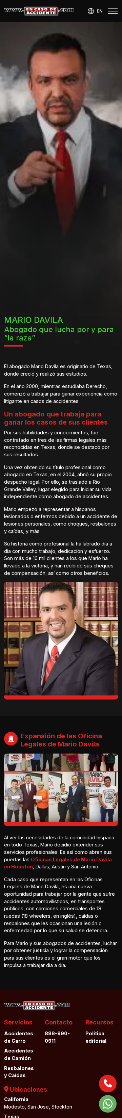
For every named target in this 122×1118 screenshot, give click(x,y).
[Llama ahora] (108, 1083)
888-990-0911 (57, 1037)
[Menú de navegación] (113, 11)
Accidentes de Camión (18, 1054)
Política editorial (95, 1037)
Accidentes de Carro (18, 1037)
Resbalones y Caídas (19, 1071)
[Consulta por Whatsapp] (108, 1104)
